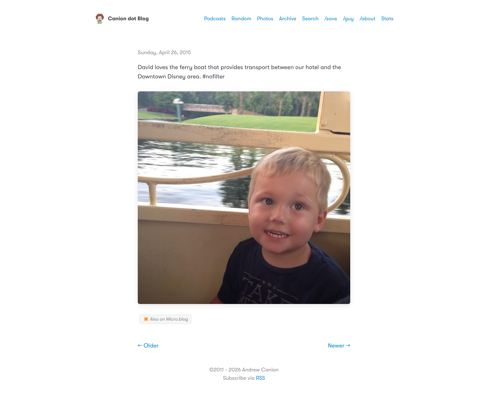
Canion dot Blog (128, 19)
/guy (348, 19)
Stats (387, 19)
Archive (287, 19)
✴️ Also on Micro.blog (165, 319)
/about (367, 19)
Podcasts (215, 19)
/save (330, 19)
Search (310, 19)
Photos (265, 19)
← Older (148, 346)
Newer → (339, 346)
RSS (260, 378)
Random (241, 19)
